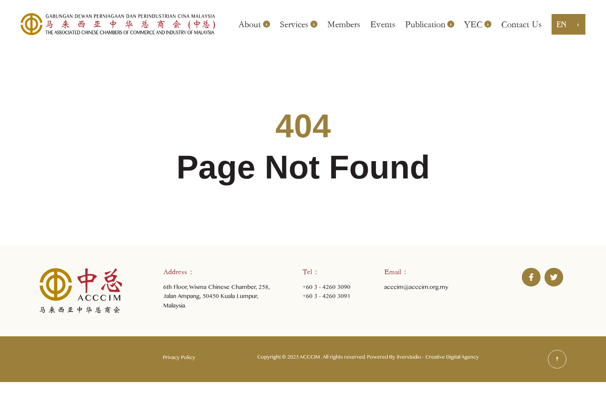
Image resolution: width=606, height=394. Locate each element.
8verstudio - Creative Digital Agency (438, 358)
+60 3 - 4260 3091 (326, 297)
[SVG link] (557, 359)
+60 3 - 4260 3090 (326, 288)
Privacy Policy (179, 358)
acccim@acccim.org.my (416, 288)
